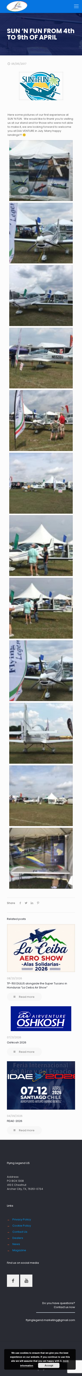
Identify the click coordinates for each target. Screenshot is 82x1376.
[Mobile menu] (76, 6)
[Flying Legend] (17, 6)
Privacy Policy (21, 1219)
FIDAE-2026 (14, 1121)
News (16, 1244)
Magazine (19, 1250)
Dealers (17, 1238)
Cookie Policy (21, 1226)
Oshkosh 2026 (16, 1042)
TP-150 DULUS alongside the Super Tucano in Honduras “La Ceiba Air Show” (37, 985)
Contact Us (19, 1232)
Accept (49, 1365)
